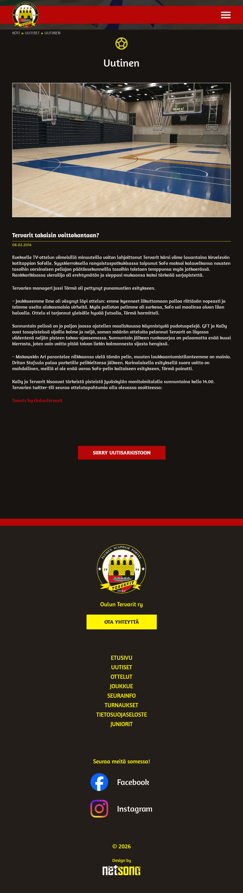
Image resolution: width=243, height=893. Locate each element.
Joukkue (121, 686)
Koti (16, 33)
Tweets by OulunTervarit (37, 400)
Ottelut (121, 676)
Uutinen (52, 33)
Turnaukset (121, 705)
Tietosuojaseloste (121, 714)
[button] (226, 15)
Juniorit (122, 724)
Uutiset (32, 33)
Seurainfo (121, 695)
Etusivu (121, 657)
